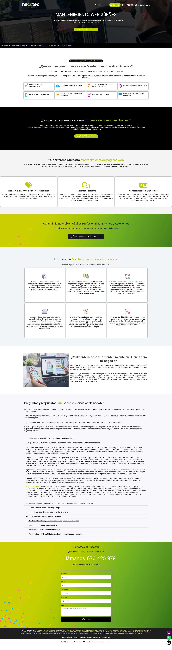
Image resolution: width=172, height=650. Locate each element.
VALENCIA (62, 630)
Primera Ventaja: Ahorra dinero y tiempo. (44, 508)
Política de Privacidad (79, 637)
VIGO (141, 632)
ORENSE (101, 630)
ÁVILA (96, 630)
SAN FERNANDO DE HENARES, (127, 633)
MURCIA (75, 630)
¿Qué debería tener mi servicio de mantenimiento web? (50, 438)
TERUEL (73, 633)
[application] (102, 5)
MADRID (40, 630)
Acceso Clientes (67, 637)
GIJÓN (51, 632)
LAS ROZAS (113, 633)
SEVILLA (55, 630)
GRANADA (45, 633)
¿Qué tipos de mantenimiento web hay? (44, 530)
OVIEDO (93, 632)
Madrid (30, 127)
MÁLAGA (69, 630)
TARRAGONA (124, 630)
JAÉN (113, 630)
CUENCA (91, 630)
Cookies (89, 637)
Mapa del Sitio (106, 637)
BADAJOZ (64, 632)
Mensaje (64, 606)
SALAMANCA (137, 630)
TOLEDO (124, 632)
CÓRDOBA (52, 633)
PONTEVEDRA (82, 630)
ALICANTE (79, 633)
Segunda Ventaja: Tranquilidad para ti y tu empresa (49, 512)
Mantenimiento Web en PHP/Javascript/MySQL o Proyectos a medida (55, 534)
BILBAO (59, 633)
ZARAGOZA (66, 633)
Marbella (51, 127)
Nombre (64, 574)
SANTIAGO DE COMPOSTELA (92, 633)
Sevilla (58, 127)
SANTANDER (37, 632)
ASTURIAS (45, 632)
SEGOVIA (108, 630)
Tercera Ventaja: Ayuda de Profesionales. (45, 516)
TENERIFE (29, 633)
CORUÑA (146, 632)
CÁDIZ (130, 632)
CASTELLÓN (146, 630)
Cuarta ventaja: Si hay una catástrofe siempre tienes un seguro (53, 521)
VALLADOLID (37, 633)
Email (63, 582)
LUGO (131, 630)
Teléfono (64, 590)
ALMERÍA (136, 632)
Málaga (45, 127)
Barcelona (37, 127)
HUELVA (23, 632)
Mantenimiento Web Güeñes (61, 45)
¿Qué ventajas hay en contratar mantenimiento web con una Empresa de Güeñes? (61, 503)
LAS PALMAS (100, 632)
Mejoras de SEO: (32, 487)
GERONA (71, 632)
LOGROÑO (85, 632)
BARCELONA (48, 630)
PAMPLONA (78, 632)
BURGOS (29, 632)
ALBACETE (56, 632)
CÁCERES (106, 633)
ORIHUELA (140, 633)
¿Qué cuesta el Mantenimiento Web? (43, 525)
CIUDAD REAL (117, 632)
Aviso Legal (96, 637)
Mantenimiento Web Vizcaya (38, 45)
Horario (64, 598)
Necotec (5, 45)
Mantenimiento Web (17, 45)
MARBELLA (108, 632)
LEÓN (117, 630)
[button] (86, 61)
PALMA (23, 633)
